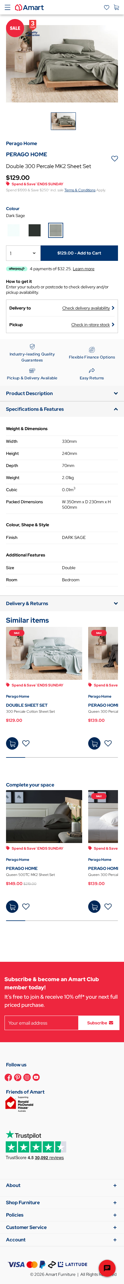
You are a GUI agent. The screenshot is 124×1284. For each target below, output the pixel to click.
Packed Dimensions (24, 501)
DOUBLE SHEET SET (27, 705)
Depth (12, 465)
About (13, 1185)
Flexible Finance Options (92, 357)
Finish (11, 537)
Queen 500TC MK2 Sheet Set (30, 874)
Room (11, 579)
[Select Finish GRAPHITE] (34, 230)
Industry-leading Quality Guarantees (32, 357)
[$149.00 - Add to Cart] (12, 906)
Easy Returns (92, 378)
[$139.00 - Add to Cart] (94, 743)
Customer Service (26, 1227)
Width (11, 441)
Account (16, 1240)
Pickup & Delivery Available (32, 378)
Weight (12, 477)
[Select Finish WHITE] (13, 230)
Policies (14, 1215)
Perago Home (17, 696)
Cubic (11, 489)
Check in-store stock (90, 324)
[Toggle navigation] (7, 7)
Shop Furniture (23, 1202)
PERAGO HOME (104, 705)
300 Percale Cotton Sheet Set (30, 711)
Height (12, 453)
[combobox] (23, 253)
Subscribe (97, 1023)
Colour (13, 208)
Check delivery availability (86, 308)
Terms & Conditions (79, 190)
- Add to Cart (79, 253)
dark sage (15, 215)
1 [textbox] (10, 253)
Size (10, 567)
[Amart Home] (29, 7)
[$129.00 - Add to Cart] (12, 743)
